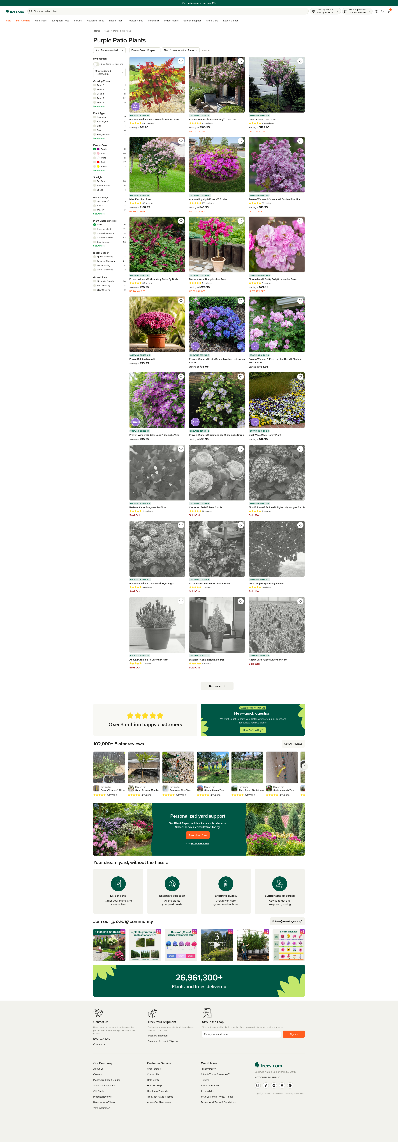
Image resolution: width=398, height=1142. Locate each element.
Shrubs (78, 20)
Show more (99, 106)
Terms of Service (210, 1085)
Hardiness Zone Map (158, 1091)
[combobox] (109, 50)
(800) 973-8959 (200, 843)
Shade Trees (115, 20)
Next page (215, 686)
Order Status (154, 1068)
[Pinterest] (290, 1085)
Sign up (293, 1034)
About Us (98, 1068)
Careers (97, 1074)
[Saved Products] (383, 11)
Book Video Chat (197, 835)
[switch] (96, 64)
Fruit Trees (40, 20)
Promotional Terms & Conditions (218, 1102)
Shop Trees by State (104, 1085)
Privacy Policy (208, 1068)
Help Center (153, 1079)
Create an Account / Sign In (163, 1041)
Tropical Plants (135, 20)
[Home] (15, 11)
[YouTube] (282, 1085)
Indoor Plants (171, 20)
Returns (205, 1079)
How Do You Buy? (253, 730)
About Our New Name (159, 1102)
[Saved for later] (181, 61)
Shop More (212, 20)
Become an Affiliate (104, 1102)
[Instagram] (258, 1085)
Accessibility (208, 1091)
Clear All (206, 50)
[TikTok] (266, 1085)
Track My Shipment (158, 1035)
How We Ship (154, 1085)
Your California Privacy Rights (217, 1096)
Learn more (220, 3)
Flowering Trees (95, 20)
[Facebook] (274, 1085)
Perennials (153, 20)
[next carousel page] (305, 766)
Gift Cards (98, 1091)
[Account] (376, 11)
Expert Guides (230, 20)
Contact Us (99, 1044)
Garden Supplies (192, 20)
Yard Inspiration (101, 1107)
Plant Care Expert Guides (106, 1079)
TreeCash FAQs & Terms (160, 1096)
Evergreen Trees (60, 20)
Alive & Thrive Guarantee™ (215, 1074)
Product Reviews (102, 1096)
